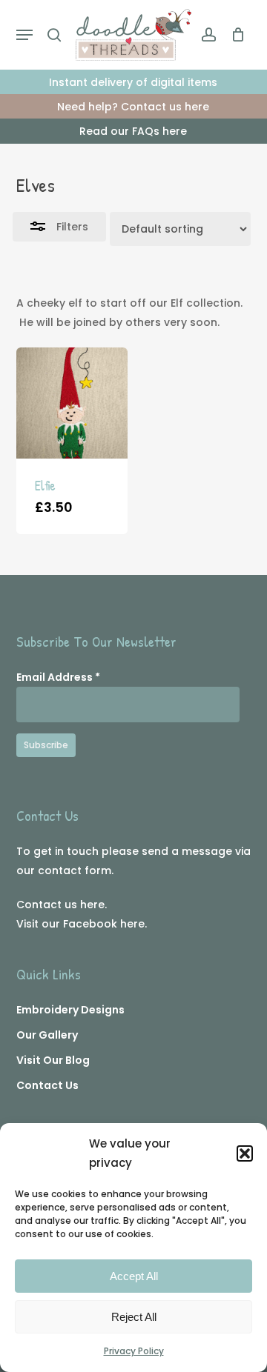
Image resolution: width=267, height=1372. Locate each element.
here (92, 904)
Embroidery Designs (70, 1009)
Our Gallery (47, 1035)
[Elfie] (72, 403)
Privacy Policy (134, 1351)
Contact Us (47, 1085)
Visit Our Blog (53, 1060)
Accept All (134, 1276)
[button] (244, 1153)
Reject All (133, 1317)
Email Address (58, 677)
